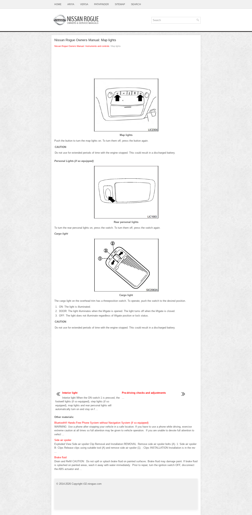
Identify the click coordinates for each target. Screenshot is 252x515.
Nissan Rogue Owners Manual (69, 46)
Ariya (70, 4)
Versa (84, 4)
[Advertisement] (126, 63)
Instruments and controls (97, 46)
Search (136, 4)
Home (57, 4)
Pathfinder (101, 4)
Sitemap (120, 4)
